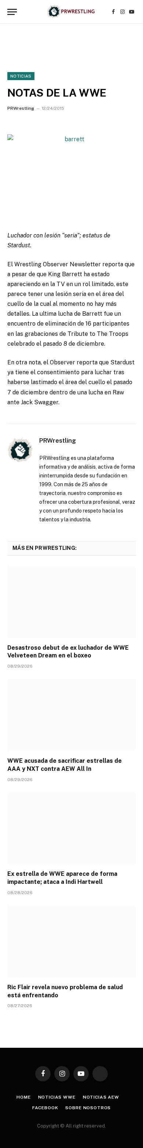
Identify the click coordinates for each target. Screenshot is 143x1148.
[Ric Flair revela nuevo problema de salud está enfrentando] (71, 941)
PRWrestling (20, 108)
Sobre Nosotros (88, 1107)
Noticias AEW (101, 1097)
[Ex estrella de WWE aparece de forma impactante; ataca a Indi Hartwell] (71, 828)
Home (23, 1097)
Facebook (45, 1107)
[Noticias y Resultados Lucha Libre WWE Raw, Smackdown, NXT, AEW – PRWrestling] (71, 12)
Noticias (21, 76)
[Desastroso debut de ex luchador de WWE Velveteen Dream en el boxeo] (71, 602)
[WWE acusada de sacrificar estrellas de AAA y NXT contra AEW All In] (71, 715)
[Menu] (12, 12)
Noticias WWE (57, 1097)
